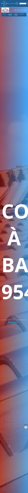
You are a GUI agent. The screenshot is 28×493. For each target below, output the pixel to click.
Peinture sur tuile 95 (21, 14)
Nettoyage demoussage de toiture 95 (16, 15)
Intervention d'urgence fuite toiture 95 (10, 15)
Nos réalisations (11, 322)
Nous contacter (17, 322)
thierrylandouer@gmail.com (12, 3)
